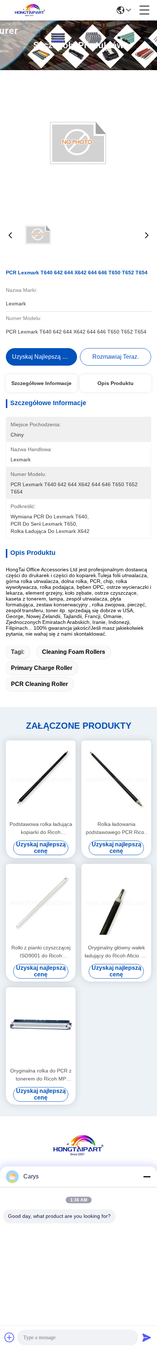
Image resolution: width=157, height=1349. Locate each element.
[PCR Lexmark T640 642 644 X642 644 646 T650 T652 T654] (78, 143)
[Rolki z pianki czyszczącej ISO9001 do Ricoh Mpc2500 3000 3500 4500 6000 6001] (41, 903)
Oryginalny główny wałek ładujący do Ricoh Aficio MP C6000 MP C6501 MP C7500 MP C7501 (116, 952)
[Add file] (9, 1337)
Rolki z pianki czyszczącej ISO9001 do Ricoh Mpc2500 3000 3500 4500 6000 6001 (40, 952)
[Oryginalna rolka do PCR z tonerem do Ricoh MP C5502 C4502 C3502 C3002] (41, 1026)
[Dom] (78, 1154)
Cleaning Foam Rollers (73, 652)
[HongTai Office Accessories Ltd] (30, 10)
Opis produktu (115, 383)
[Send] (147, 1337)
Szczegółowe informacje (41, 383)
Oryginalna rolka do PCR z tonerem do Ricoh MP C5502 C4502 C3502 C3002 (41, 1075)
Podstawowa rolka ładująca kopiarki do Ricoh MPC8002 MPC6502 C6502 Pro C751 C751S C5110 (40, 828)
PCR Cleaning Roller (39, 684)
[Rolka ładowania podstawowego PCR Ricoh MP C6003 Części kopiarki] (116, 779)
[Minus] (146, 1176)
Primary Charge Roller (41, 668)
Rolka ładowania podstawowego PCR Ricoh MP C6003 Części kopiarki (116, 828)
